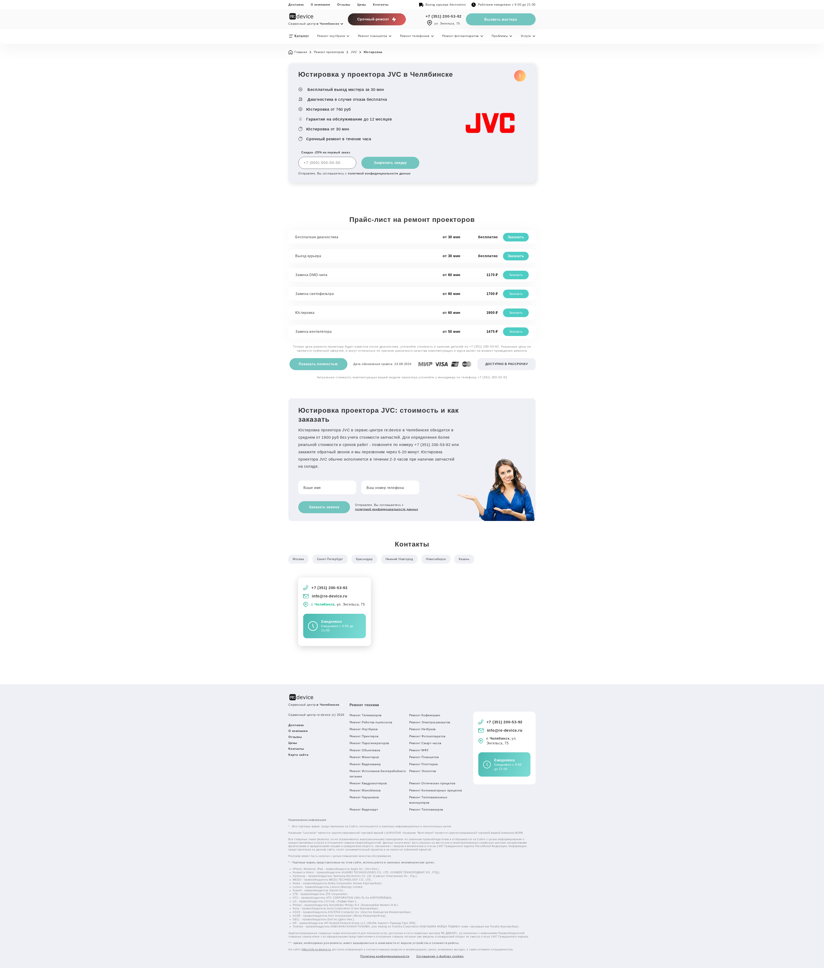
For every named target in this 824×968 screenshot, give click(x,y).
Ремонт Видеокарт (364, 809)
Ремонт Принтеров (364, 736)
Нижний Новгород (399, 559)
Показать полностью (318, 364)
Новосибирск (436, 559)
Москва (298, 559)
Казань (464, 559)
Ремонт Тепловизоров (426, 809)
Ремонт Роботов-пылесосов (371, 722)
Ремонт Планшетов (424, 757)
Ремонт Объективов (365, 750)
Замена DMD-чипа (311, 275)
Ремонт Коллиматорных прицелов (435, 790)
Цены (361, 4)
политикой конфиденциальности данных (379, 173)
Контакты (381, 4)
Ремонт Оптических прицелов (432, 783)
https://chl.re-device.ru (316, 949)
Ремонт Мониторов (364, 757)
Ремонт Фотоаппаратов (427, 736)
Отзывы (344, 4)
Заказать (516, 237)
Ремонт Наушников (364, 797)
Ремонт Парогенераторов (369, 743)
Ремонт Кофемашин (424, 715)
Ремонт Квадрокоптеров (368, 783)
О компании (320, 4)
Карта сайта (298, 754)
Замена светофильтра (314, 294)
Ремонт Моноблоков (365, 790)
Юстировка (305, 313)
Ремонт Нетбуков (422, 729)
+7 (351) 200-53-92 (444, 16)
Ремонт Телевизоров (366, 715)
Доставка (296, 4)
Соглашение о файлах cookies (440, 956)
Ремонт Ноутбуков (364, 729)
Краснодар (364, 559)
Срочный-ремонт (373, 19)
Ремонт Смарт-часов (425, 743)
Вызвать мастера (500, 19)
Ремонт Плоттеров (423, 764)
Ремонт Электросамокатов (429, 722)
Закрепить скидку (390, 163)
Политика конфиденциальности (384, 956)
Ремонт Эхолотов (422, 771)
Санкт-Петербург (330, 559)
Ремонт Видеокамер (365, 764)
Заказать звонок (324, 507)
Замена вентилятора (313, 331)
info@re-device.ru (329, 596)
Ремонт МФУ (419, 750)
